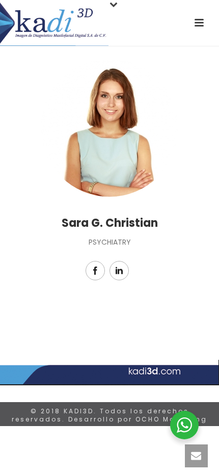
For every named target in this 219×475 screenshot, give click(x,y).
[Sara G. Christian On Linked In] (119, 270)
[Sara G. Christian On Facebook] (95, 270)
